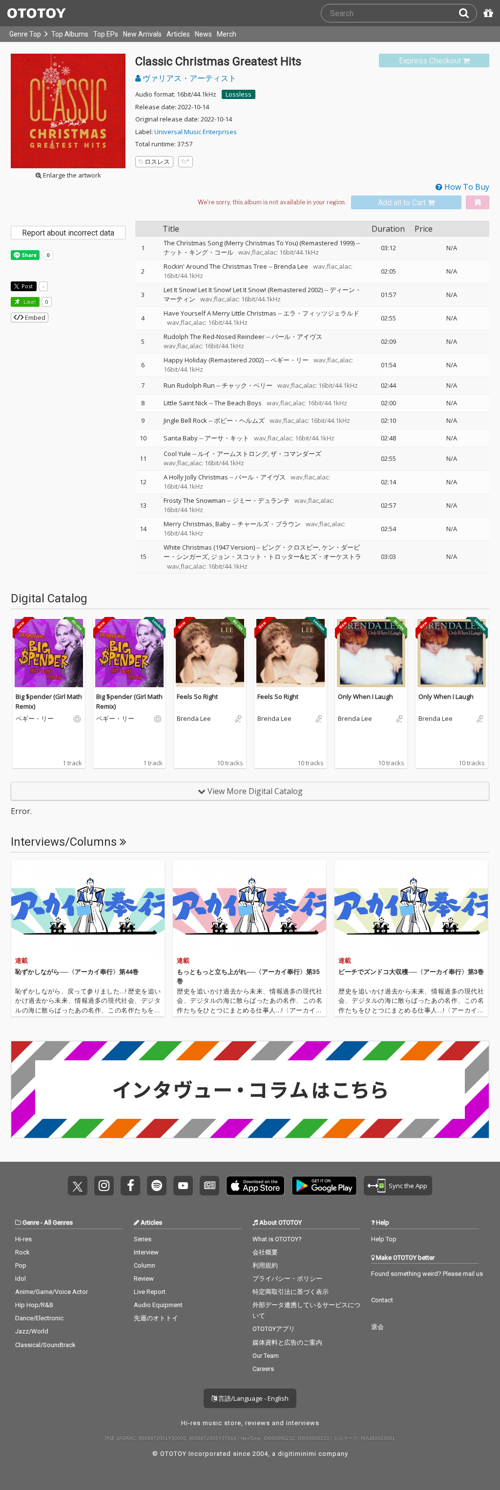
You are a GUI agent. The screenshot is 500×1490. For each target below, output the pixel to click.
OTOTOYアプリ (273, 1328)
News (203, 34)
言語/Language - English (253, 1398)
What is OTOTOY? (277, 1239)
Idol (20, 1278)
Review (144, 1278)
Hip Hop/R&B (34, 1305)
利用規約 (265, 1265)
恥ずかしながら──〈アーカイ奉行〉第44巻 (77, 971)
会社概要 (265, 1252)
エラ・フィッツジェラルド (321, 313)
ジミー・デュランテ (261, 500)
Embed (34, 317)
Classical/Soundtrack (45, 1345)
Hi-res (23, 1239)
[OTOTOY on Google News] (209, 1185)
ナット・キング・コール (198, 252)
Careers (263, 1368)
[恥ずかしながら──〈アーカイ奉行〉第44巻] (88, 907)
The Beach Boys (238, 402)
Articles (178, 34)
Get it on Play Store (324, 1185)
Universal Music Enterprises (195, 131)
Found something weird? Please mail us (427, 1273)
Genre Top (25, 34)
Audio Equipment (158, 1305)
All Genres (58, 1222)
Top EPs (105, 34)
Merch (226, 34)
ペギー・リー (290, 360)
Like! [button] (29, 301)
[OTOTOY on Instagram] (104, 1185)
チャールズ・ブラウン (269, 523)
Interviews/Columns (65, 842)
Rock (22, 1252)
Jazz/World (31, 1331)
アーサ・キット (227, 438)
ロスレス (157, 161)
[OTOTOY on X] (77, 1185)
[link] (434, 60)
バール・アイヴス (296, 336)
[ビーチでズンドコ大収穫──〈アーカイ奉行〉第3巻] (411, 907)
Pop (20, 1265)
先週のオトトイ (156, 1318)
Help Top (383, 1239)
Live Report (150, 1291)
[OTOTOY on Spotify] (157, 1185)
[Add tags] (185, 161)
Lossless (238, 94)
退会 (377, 1327)
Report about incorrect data (68, 233)
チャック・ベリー (247, 385)
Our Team (265, 1355)
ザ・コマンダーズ (296, 453)
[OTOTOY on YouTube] (183, 1185)
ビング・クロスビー (290, 547)
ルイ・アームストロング (233, 453)
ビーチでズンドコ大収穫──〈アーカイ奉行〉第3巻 (411, 971)
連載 (21, 960)
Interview (146, 1252)
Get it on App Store (255, 1185)
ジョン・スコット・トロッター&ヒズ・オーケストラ (286, 556)
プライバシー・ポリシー (287, 1278)
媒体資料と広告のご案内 (287, 1342)
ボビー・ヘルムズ (239, 420)
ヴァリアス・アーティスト (188, 78)
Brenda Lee (291, 266)
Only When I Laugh (365, 696)
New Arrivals (142, 34)
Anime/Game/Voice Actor (51, 1291)
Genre (30, 1222)
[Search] (468, 13)
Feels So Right (197, 696)
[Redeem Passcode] (487, 13)
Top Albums (69, 34)
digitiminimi (297, 1453)
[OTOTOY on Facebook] (130, 1185)
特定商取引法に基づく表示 (290, 1291)
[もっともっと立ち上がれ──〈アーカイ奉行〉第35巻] (249, 907)
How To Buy (465, 186)
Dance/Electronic (39, 1318)
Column (144, 1265)
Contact (382, 1300)
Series (142, 1239)
